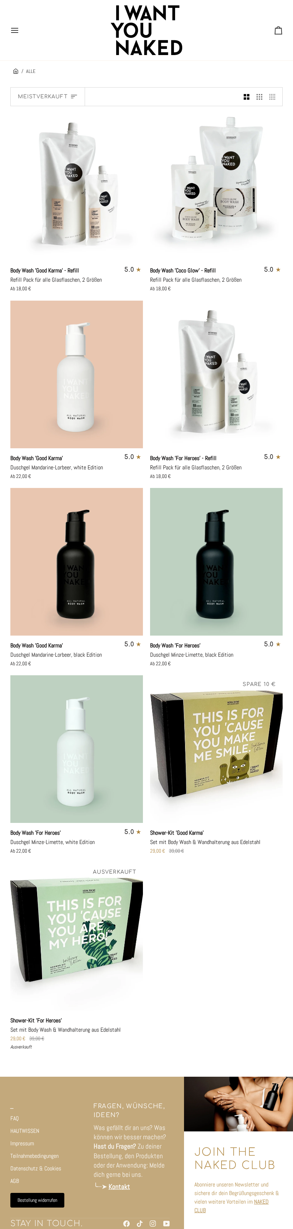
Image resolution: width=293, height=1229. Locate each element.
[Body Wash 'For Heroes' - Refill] (216, 374)
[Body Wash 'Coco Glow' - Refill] (216, 187)
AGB (14, 1181)
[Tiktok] (140, 1223)
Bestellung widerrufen (37, 1200)
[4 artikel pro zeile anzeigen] (274, 97)
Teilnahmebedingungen (34, 1156)
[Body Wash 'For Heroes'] (216, 562)
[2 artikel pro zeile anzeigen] (246, 97)
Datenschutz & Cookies (35, 1168)
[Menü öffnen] (21, 30)
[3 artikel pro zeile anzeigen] (259, 97)
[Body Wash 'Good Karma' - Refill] (76, 187)
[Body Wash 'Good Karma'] (76, 374)
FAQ (14, 1118)
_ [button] (12, 1106)
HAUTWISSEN (24, 1131)
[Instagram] (153, 1223)
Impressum (22, 1143)
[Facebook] (126, 1223)
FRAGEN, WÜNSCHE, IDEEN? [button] (129, 1111)
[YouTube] (166, 1223)
